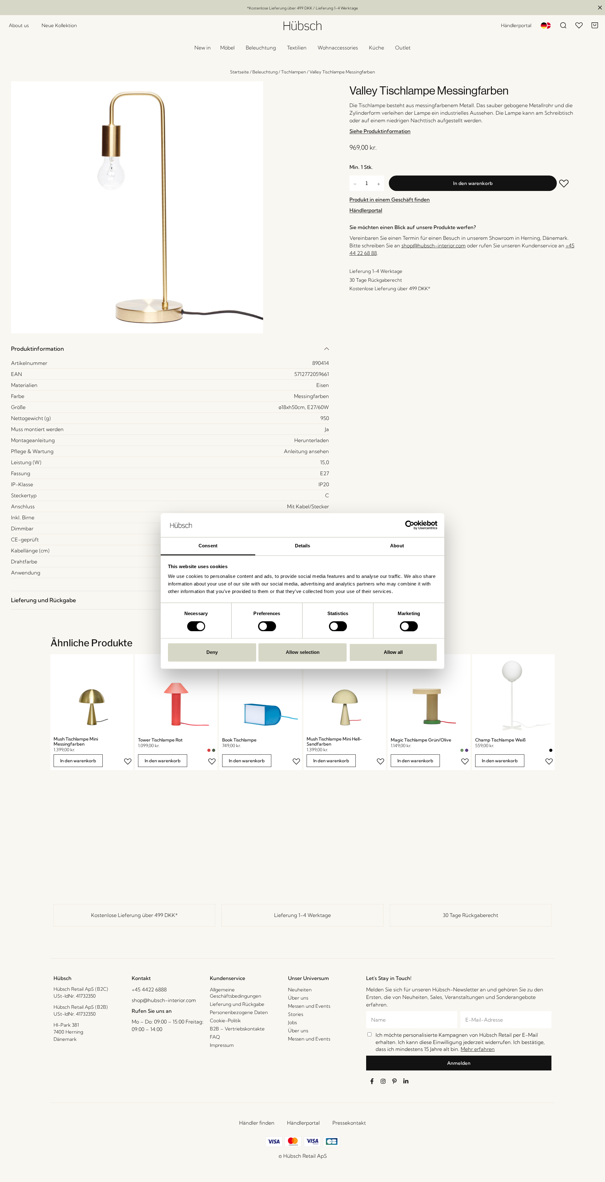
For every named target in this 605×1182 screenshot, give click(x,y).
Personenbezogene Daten (239, 1012)
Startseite (239, 71)
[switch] (267, 626)
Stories (295, 1014)
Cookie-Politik (225, 1020)
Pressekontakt (349, 1123)
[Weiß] (546, 750)
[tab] (170, 349)
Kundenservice (227, 978)
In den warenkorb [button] (78, 761)
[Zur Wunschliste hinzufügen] (568, 184)
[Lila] (466, 750)
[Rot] (208, 750)
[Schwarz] (550, 750)
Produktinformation (37, 348)
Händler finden (256, 1123)
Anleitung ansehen (306, 451)
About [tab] (397, 546)
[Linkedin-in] (406, 1081)
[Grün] (462, 750)
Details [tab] (302, 546)
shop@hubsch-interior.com (433, 245)
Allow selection (303, 652)
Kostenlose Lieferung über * (134, 915)
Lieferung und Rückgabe (43, 600)
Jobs (292, 1022)
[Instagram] (383, 1081)
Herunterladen (311, 440)
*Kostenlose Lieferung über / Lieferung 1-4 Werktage (302, 8)
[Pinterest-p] (394, 1081)
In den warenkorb (473, 183)
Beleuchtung (265, 71)
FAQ (215, 1037)
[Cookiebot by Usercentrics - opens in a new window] (409, 525)
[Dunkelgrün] (213, 750)
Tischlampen (293, 71)
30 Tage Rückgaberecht (470, 915)
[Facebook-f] (371, 1081)
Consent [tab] (208, 546)
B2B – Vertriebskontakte (237, 1029)
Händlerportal (303, 1123)
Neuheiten (300, 990)
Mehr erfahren (478, 1049)
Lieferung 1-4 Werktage (302, 915)
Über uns (298, 998)
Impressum (222, 1045)
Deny (212, 652)
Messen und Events (309, 1006)
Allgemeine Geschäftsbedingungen (235, 993)
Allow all (393, 652)
